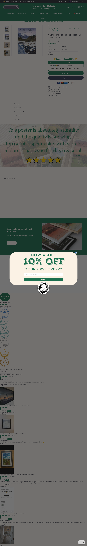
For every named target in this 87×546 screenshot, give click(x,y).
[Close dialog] (76, 253)
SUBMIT (43, 279)
